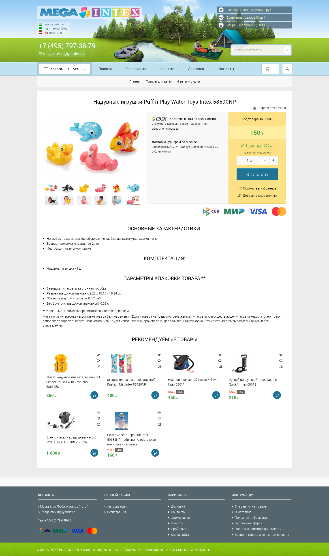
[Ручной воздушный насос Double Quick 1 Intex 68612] (252, 363)
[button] (257, 174)
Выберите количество (257, 153)
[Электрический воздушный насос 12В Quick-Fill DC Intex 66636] (69, 421)
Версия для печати (272, 108)
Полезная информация (252, 517)
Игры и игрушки (188, 81)
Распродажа (136, 68)
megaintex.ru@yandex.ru (63, 53)
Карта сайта (180, 534)
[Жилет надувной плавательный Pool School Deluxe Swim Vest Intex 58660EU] (69, 363)
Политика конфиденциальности (258, 529)
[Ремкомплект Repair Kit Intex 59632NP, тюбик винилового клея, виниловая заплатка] (130, 421)
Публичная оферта (248, 523)
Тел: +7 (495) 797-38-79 (54, 520)
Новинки (167, 68)
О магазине (243, 512)
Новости (177, 523)
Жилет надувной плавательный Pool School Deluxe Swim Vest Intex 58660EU (73, 382)
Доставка (196, 68)
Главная (105, 68)
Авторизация (117, 506)
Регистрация (116, 512)
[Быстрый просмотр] (98, 355)
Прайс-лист (179, 529)
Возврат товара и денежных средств (262, 534)
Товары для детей (159, 81)
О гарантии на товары (251, 506)
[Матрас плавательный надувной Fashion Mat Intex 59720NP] (130, 363)
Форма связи (180, 517)
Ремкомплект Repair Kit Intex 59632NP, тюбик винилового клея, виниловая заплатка (132, 440)
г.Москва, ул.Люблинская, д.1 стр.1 (63, 506)
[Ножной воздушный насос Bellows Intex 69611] (191, 363)
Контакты (226, 68)
